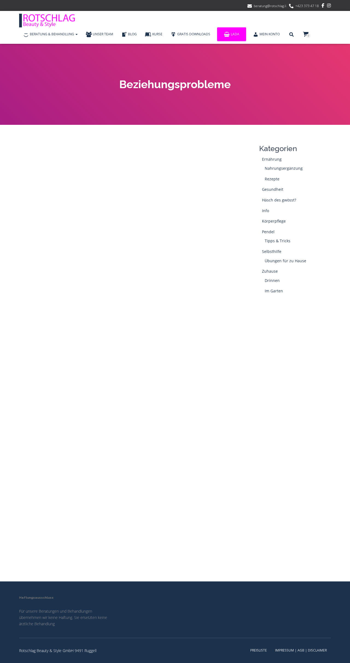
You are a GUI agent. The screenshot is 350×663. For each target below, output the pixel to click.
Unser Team (103, 34)
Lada (235, 34)
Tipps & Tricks (277, 240)
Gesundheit (272, 189)
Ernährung (272, 159)
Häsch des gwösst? (279, 200)
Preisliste (258, 650)
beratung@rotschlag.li (270, 6)
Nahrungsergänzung (284, 168)
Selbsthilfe (271, 251)
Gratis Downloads (193, 34)
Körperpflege (274, 221)
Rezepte (272, 178)
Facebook (323, 6)
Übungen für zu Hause (285, 260)
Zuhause (270, 271)
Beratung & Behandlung (52, 34)
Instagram (329, 6)
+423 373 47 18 (307, 6)
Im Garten (274, 290)
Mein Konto (269, 34)
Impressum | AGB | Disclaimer (301, 650)
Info (265, 210)
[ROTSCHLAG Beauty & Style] (49, 20)
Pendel (268, 231)
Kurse (157, 34)
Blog (132, 34)
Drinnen (272, 280)
